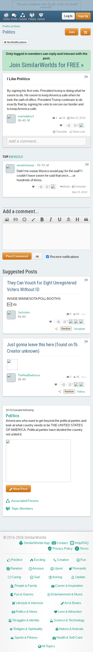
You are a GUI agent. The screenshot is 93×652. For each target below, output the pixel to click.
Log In (68, 16)
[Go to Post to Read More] (46, 364)
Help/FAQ (81, 543)
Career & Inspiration (69, 585)
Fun (83, 560)
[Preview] (37, 256)
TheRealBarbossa (29, 375)
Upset (58, 568)
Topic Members (22, 508)
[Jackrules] (11, 315)
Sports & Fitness (26, 637)
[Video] (15, 219)
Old (20, 157)
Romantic (79, 568)
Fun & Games (23, 594)
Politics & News (11, 26)
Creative (62, 560)
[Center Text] (68, 219)
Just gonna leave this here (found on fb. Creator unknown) (43, 348)
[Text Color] (33, 219)
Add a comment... (21, 211)
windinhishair (25, 165)
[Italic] (50, 219)
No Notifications (17, 42)
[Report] (87, 164)
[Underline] (59, 219)
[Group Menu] (85, 31)
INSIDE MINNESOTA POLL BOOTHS (34, 301)
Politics (8, 32)
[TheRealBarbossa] (11, 377)
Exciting (39, 560)
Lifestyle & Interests (29, 603)
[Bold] (42, 219)
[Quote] (86, 219)
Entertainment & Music (66, 594)
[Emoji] (24, 219)
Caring (16, 577)
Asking (57, 577)
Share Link (78, 131)
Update (79, 577)
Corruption (79, 328)
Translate (61, 131)
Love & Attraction (69, 611)
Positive (16, 560)
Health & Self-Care (69, 637)
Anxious (38, 568)
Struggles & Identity (25, 620)
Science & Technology (69, 620)
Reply (66, 186)
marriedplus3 (26, 116)
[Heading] (77, 219)
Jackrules (24, 312)
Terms (84, 548)
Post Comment (17, 256)
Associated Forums (25, 501)
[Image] (6, 219)
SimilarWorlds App (36, 543)
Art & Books (72, 603)
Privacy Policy (62, 548)
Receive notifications (64, 257)
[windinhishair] (10, 168)
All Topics (48, 646)
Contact (62, 543)
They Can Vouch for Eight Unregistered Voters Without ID (42, 286)
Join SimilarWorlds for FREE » (46, 65)
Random (16, 568)
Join (71, 32)
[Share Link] (56, 328)
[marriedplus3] (11, 118)
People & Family (25, 585)
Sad (36, 577)
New (13, 157)
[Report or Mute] (86, 76)
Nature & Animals (71, 629)
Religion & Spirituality (28, 629)
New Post (20, 488)
